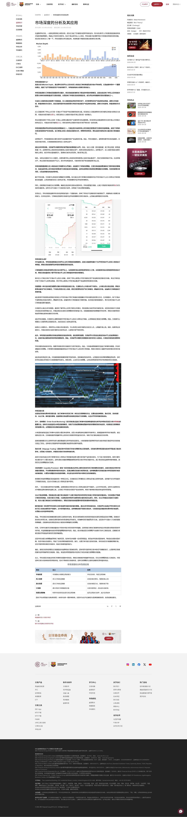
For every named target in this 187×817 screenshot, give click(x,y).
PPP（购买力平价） (145, 31)
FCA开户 (145, 4)
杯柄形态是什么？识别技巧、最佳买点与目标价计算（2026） (139, 82)
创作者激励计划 (145, 686)
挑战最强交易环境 (146, 693)
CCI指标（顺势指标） (140, 34)
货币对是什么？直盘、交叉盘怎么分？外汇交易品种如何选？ (139, 90)
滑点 (115, 185)
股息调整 (66, 696)
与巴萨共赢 (117, 719)
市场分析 (19, 47)
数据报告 (19, 43)
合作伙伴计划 (117, 726)
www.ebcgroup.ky (108, 758)
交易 (37, 4)
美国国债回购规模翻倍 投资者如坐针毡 (145, 113)
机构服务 (66, 700)
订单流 (18, 64)
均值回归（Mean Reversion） (136, 20)
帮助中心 (116, 706)
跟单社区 (86, 4)
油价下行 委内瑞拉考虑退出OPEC (144, 122)
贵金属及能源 (39, 686)
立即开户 (157, 4)
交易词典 (19, 19)
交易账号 (66, 686)
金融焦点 (19, 40)
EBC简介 (116, 686)
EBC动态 (116, 700)
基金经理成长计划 (146, 690)
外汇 (36, 690)
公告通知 (116, 703)
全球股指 (38, 693)
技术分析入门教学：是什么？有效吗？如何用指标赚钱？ (139, 67)
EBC (41, 807)
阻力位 (58, 123)
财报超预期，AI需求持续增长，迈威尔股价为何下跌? (145, 139)
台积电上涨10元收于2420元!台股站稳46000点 (144, 104)
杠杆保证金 (67, 690)
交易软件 (19, 60)
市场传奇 (19, 26)
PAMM (37, 719)
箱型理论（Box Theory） (135, 22)
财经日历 (19, 74)
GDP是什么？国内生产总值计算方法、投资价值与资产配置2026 (139, 60)
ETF (36, 700)
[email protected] (108, 780)
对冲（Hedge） (132, 31)
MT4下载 (38, 712)
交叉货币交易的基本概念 (135, 75)
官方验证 (116, 710)
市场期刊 (19, 50)
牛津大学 (116, 723)
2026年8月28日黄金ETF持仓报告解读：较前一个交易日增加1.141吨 (145, 130)
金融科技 (66, 703)
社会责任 (116, 696)
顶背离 (129, 34)
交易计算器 (20, 71)
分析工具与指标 (40, 723)
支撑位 (52, 115)
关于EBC (61, 4)
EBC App (38, 709)
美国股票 (38, 696)
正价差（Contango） (133, 25)
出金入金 (66, 693)
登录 (167, 4)
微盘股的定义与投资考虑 (43, 617)
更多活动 (143, 696)
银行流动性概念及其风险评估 (44, 623)
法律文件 (116, 693)
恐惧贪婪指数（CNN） (134, 28)
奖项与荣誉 (117, 690)
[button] (181, 811)
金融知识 (19, 23)
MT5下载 (38, 716)
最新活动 (75, 4)
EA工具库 (19, 67)
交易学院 (50, 4)
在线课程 (19, 30)
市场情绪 (116, 422)
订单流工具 (39, 726)
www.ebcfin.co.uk (103, 756)
